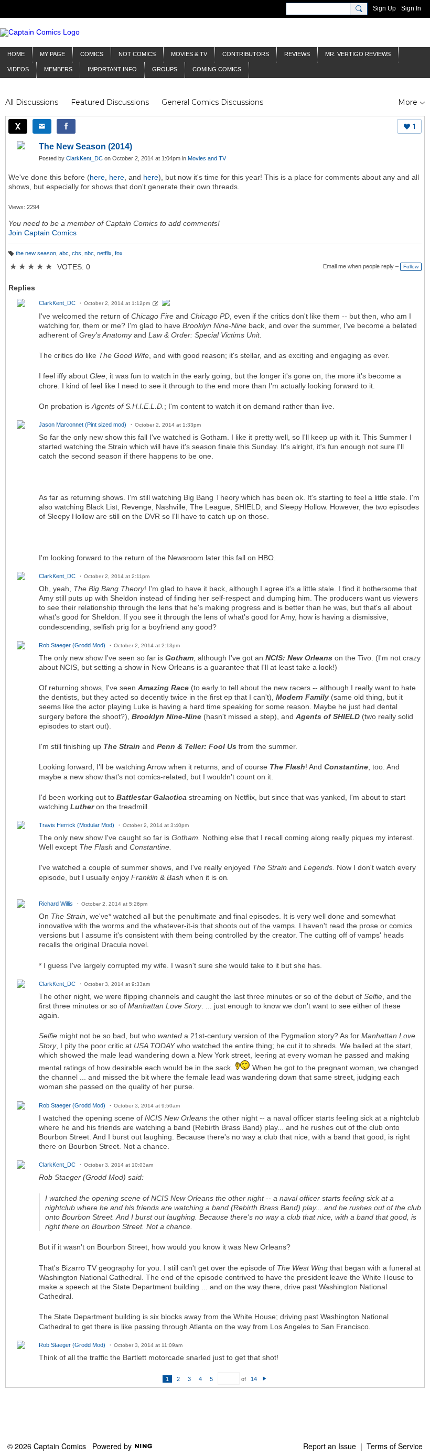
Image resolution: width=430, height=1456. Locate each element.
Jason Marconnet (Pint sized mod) (82, 424)
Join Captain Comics (42, 233)
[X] (17, 126)
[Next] (264, 1379)
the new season (36, 253)
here (97, 177)
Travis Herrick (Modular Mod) (76, 825)
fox (119, 253)
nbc (89, 253)
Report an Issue (329, 1446)
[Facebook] (66, 126)
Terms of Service (395, 1446)
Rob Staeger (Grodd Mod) (72, 645)
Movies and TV (207, 158)
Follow (410, 266)
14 (254, 1379)
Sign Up (384, 8)
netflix (104, 253)
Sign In (411, 8)
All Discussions (31, 102)
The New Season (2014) (85, 146)
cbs (76, 253)
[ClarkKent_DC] (166, 304)
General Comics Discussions (212, 102)
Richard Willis (56, 903)
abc (64, 253)
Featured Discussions (110, 102)
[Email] (42, 126)
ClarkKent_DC (84, 158)
